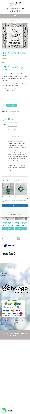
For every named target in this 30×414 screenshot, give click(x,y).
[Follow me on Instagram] (15, 11)
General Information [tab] (4, 126)
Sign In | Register (10, 8)
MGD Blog (4, 275)
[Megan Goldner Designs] (15, 4)
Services (6, 20)
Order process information (14, 122)
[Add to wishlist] (2, 109)
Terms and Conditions (10, 335)
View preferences (15, 214)
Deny (15, 210)
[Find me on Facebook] (12, 11)
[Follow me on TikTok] (17, 11)
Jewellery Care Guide (12, 133)
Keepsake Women (11, 111)
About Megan (5, 273)
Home (3, 20)
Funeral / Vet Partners (6, 270)
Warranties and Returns (7, 277)
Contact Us (4, 271)
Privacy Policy (14, 322)
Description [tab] (4, 119)
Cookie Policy (21, 335)
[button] (27, 199)
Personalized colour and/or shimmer (16, 136)
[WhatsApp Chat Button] (4, 410)
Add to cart (11, 105)
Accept (15, 205)
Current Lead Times (12, 126)
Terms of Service (14, 324)
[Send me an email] (10, 11)
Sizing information (12, 129)
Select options (7, 228)
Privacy (16, 335)
